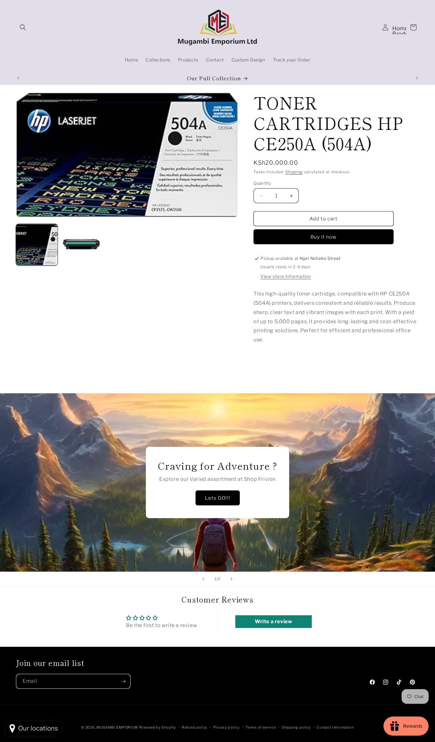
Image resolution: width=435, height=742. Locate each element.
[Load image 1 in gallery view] (37, 245)
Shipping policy (296, 727)
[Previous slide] (203, 579)
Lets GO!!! (217, 498)
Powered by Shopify (157, 727)
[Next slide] (232, 579)
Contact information (335, 727)
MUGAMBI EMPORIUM (117, 727)
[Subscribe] (123, 681)
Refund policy (194, 727)
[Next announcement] (417, 78)
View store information (285, 276)
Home (400, 28)
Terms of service (261, 727)
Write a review (273, 622)
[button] (23, 27)
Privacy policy (226, 727)
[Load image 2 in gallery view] (82, 245)
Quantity (262, 183)
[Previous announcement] (18, 78)
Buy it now (323, 237)
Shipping (294, 171)
